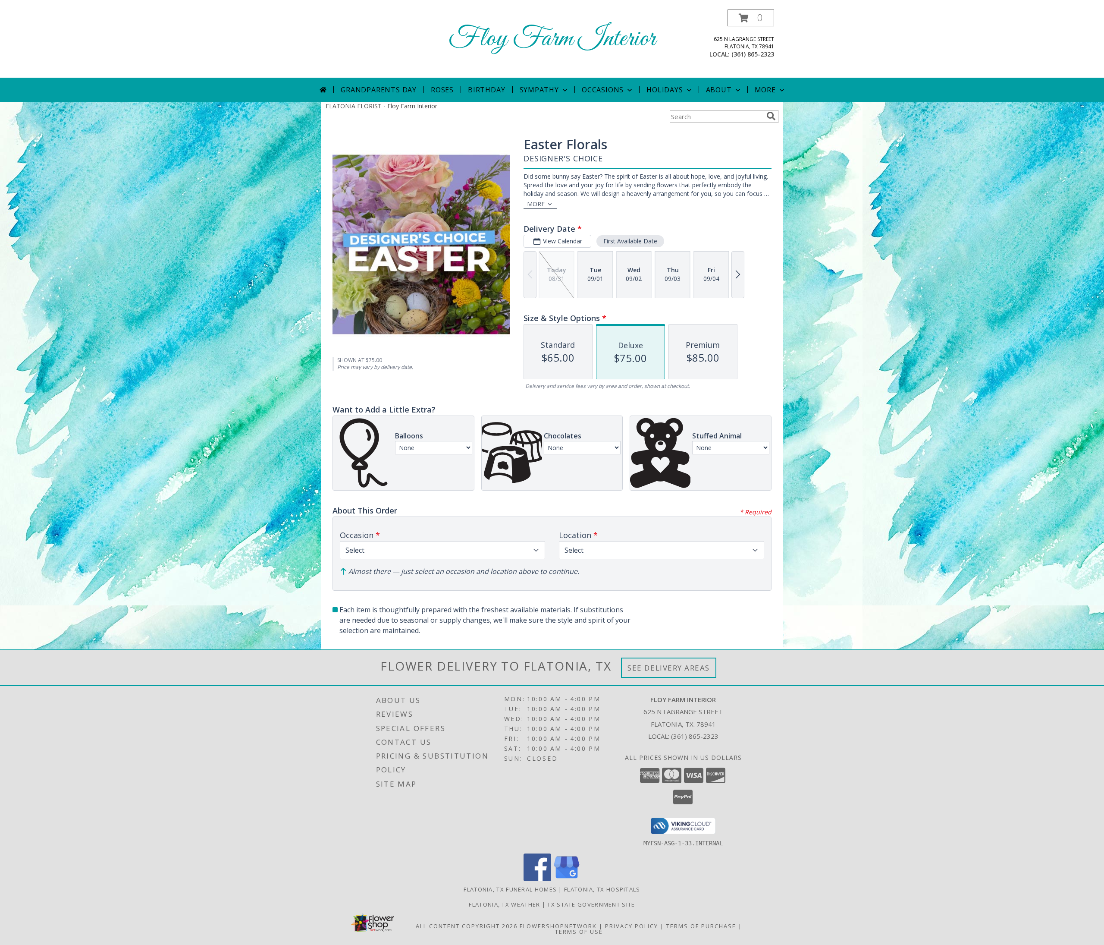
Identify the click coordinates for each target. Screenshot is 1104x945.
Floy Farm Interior (552, 39)
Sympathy (539, 89)
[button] (751, 17)
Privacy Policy (631, 926)
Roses (442, 89)
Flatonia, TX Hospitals (602, 889)
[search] (771, 116)
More (765, 89)
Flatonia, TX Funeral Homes (510, 889)
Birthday (486, 89)
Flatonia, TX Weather (504, 904)
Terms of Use (579, 932)
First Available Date (630, 241)
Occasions (603, 89)
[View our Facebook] (537, 879)
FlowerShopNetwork (558, 926)
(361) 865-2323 (752, 54)
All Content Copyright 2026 (467, 926)
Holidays (664, 89)
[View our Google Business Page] (566, 879)
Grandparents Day (379, 89)
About (719, 89)
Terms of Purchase (701, 926)
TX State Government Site (591, 904)
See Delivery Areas (668, 668)
